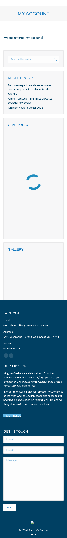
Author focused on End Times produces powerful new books (30, 100)
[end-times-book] (27, 288)
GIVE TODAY (13, 415)
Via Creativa (42, 530)
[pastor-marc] (41, 275)
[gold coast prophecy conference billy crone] (14, 262)
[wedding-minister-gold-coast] (14, 275)
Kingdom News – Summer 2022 (25, 107)
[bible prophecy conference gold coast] (27, 262)
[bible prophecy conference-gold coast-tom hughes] (41, 262)
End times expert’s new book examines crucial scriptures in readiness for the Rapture (29, 89)
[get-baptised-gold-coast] (14, 288)
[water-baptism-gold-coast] (27, 275)
